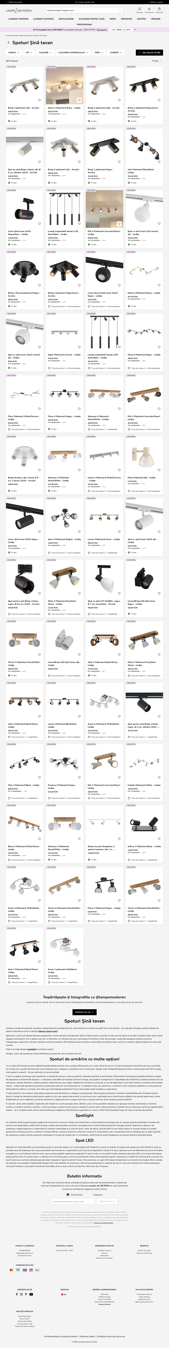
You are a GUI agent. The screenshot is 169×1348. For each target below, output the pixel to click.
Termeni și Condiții (104, 1299)
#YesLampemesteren (144, 1294)
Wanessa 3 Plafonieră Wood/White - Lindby (58, 479)
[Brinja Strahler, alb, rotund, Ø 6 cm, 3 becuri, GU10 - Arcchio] (24, 465)
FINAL (121, 29)
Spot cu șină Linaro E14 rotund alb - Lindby (143, 233)
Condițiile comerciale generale (111, 1336)
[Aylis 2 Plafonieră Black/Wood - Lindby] (104, 650)
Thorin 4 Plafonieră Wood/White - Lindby (64, 909)
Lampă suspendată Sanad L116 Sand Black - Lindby (63, 233)
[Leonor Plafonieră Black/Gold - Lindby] (64, 711)
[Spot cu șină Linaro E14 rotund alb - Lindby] (144, 219)
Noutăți (141, 18)
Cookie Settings (144, 1297)
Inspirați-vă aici (83, 1012)
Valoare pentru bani (26, 35)
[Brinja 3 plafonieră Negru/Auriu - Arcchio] (144, 96)
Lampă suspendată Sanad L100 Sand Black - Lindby (103, 356)
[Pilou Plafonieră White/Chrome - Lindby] (24, 404)
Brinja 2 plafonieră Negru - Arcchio (101, 171)
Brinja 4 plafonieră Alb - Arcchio (63, 169)
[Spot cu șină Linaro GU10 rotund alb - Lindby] (24, 342)
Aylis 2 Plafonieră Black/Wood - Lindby (103, 663)
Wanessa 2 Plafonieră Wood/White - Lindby (58, 848)
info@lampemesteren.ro (24, 1253)
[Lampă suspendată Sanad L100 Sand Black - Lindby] (104, 342)
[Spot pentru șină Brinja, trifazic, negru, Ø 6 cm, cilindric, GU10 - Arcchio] (144, 711)
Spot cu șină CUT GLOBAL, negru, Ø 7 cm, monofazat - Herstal (104, 602)
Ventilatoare (66, 18)
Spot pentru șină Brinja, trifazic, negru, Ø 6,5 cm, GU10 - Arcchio (23, 602)
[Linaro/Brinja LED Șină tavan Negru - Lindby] (144, 588)
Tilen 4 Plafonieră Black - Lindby (23, 785)
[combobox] (84, 10)
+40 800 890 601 (24, 1250)
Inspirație (14, 35)
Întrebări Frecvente (24, 1255)
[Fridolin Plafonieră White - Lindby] (144, 772)
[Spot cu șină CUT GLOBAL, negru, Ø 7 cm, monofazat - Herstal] (104, 588)
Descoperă (102, 29)
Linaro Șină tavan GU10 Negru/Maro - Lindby (19, 233)
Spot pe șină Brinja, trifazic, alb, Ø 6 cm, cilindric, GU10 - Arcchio (24, 171)
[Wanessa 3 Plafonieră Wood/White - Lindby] (64, 465)
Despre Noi (104, 1294)
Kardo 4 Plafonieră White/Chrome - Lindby (104, 479)
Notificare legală (104, 1297)
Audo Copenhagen (24, 1316)
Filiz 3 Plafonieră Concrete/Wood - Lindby (144, 418)
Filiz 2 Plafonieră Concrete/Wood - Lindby (104, 786)
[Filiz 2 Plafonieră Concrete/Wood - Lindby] (104, 772)
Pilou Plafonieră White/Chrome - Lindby (24, 418)
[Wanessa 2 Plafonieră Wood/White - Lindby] (64, 834)
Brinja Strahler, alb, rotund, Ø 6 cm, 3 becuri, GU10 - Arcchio (23, 479)
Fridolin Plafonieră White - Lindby (144, 785)
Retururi (104, 1253)
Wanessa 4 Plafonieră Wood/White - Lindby (98, 418)
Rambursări (104, 1255)
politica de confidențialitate (103, 1223)
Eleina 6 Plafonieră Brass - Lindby (144, 293)
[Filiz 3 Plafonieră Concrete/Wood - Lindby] (144, 404)
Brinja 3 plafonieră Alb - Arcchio (23, 107)
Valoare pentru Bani (25, 1321)
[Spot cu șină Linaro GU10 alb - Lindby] (144, 527)
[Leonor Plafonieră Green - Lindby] (104, 527)
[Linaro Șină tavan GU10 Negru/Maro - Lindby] (24, 219)
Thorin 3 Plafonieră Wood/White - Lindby (144, 909)
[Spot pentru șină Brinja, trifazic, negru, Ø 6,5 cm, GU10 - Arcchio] (24, 588)
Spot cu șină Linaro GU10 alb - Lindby (142, 541)
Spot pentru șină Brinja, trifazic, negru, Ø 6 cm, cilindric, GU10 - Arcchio (143, 725)
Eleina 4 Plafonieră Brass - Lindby (64, 107)
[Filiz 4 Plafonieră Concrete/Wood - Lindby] (104, 219)
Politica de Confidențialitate (104, 1302)
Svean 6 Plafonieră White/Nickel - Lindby (104, 725)
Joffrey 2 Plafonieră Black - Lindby (144, 846)
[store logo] (19, 10)
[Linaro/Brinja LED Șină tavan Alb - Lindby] (64, 650)
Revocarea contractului (104, 1258)
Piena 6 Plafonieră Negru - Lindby (144, 354)
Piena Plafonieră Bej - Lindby (142, 477)
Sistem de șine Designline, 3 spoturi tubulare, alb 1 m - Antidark (101, 848)
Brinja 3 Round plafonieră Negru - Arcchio (24, 294)
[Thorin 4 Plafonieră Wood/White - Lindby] (64, 895)
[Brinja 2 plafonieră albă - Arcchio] (104, 96)
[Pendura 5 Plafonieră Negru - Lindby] (64, 772)
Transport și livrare (104, 1250)
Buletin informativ (144, 1250)
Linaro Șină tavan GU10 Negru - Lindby (23, 541)
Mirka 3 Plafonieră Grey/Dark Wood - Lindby (142, 663)
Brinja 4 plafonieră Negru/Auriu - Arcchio (64, 294)
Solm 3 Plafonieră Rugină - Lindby (64, 539)
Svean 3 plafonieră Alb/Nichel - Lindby (63, 971)
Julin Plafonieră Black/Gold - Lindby (141, 171)
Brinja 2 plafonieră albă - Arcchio (104, 107)
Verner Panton (25, 1319)
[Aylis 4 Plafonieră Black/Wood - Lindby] (24, 711)
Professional (84, 24)
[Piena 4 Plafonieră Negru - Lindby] (64, 404)
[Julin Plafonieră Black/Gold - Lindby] (144, 157)
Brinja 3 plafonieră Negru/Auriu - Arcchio (143, 109)
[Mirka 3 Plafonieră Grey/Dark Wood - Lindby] (144, 650)
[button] (39, 100)
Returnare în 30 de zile (144, 1253)
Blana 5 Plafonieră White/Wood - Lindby (24, 848)
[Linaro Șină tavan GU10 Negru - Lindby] (24, 527)
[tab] (14, 53)
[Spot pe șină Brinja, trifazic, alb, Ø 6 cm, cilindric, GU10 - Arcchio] (24, 157)
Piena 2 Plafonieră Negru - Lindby (104, 908)
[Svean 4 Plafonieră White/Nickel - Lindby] (24, 895)
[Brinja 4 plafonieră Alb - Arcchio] (64, 157)
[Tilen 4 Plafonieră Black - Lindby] (24, 772)
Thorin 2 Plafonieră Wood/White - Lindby (24, 663)
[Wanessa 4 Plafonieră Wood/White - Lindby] (104, 404)
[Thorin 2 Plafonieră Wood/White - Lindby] (24, 650)
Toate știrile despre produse (25, 1326)
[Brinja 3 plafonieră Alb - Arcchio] (24, 96)
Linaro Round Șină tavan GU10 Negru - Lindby (103, 294)
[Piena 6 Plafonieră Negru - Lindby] (144, 342)
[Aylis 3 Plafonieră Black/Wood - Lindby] (24, 957)
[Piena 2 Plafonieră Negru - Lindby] (104, 895)
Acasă (8, 35)
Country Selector (104, 1304)
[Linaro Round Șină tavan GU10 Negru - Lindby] (104, 281)
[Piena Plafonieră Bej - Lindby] (144, 465)
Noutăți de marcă (144, 1299)
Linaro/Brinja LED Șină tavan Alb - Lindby (64, 663)
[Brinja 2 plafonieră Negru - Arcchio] (104, 157)
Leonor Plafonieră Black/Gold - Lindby (63, 725)
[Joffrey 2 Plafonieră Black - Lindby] (144, 834)
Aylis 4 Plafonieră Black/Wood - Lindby (23, 725)
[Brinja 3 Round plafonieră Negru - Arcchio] (24, 281)
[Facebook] (17, 1294)
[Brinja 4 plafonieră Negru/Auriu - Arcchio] (64, 281)
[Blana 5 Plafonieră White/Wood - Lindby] (24, 834)
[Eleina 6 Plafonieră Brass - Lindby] (144, 281)
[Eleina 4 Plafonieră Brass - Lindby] (64, 96)
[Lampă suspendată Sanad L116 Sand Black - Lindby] (64, 219)
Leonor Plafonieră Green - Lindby (104, 539)
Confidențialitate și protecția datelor (60, 1336)
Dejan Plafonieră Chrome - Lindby (64, 354)
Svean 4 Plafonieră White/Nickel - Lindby (24, 909)
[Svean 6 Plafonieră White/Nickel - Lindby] (104, 711)
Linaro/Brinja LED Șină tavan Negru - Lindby (141, 602)
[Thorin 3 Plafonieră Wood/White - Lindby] (144, 895)
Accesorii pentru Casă (24, 1324)
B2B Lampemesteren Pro (144, 1302)
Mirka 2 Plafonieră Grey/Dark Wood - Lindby (62, 602)
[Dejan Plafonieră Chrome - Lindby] (64, 342)
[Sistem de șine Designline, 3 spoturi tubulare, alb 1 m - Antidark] (104, 834)
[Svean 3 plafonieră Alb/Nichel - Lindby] (64, 957)
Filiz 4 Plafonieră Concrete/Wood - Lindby (104, 233)
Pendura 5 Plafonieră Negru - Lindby (62, 786)
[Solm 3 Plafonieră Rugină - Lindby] (64, 527)
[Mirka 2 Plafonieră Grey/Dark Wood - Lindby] (64, 588)
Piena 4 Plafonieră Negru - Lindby (64, 416)
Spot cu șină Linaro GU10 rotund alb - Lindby (24, 356)
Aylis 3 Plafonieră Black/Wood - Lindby (23, 971)
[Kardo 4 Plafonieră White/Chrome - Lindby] (104, 465)
